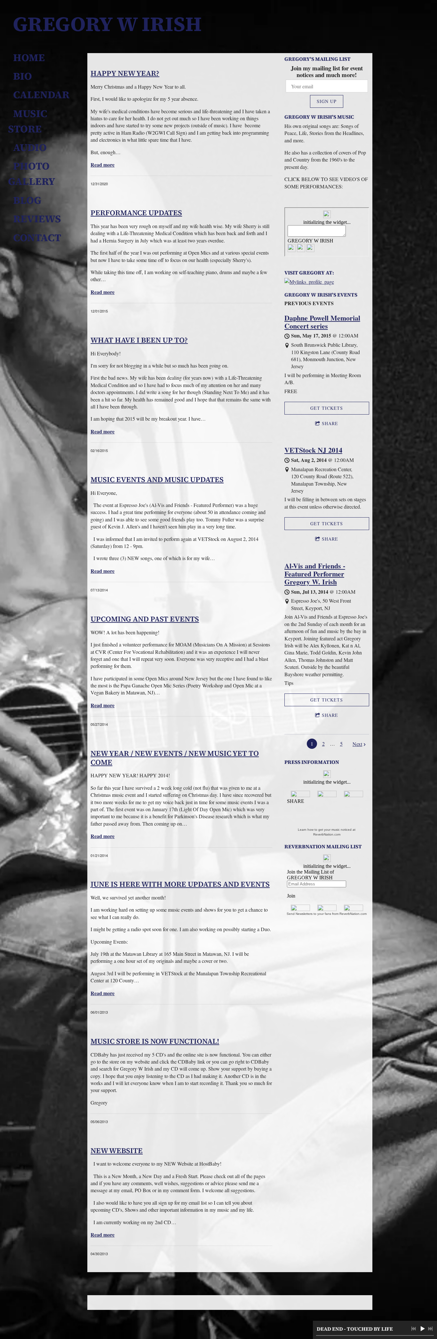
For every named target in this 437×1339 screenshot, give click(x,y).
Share (330, 423)
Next (357, 744)
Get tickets (326, 408)
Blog (27, 200)
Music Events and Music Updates (157, 479)
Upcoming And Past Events (145, 619)
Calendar (41, 95)
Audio (30, 147)
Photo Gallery (31, 173)
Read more (103, 164)
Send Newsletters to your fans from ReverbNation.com (327, 913)
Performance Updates (136, 213)
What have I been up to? (139, 340)
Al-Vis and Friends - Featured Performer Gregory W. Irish (314, 573)
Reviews (37, 219)
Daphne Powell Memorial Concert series (322, 322)
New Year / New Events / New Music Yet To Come (175, 757)
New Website (117, 1150)
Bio (22, 76)
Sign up (327, 101)
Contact (37, 238)
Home (29, 58)
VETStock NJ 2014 (313, 450)
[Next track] (430, 1329)
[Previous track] (414, 1329)
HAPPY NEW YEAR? (125, 73)
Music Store (28, 121)
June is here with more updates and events (180, 884)
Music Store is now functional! (155, 1041)
